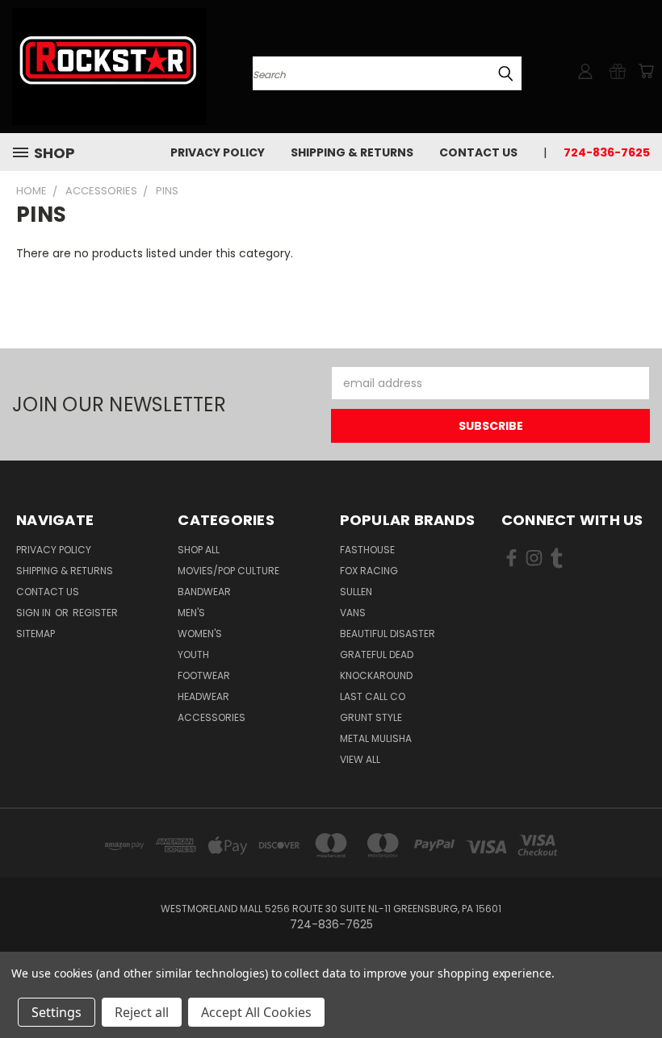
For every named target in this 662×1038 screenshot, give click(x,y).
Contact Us (478, 152)
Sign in (34, 612)
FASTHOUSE (367, 550)
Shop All (199, 550)
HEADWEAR (203, 696)
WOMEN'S (200, 633)
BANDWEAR (204, 591)
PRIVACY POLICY (217, 152)
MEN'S (191, 612)
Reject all (142, 1012)
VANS (353, 612)
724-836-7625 (607, 152)
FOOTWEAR (204, 675)
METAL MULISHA (376, 738)
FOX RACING (369, 570)
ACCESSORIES (211, 717)
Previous (637, 987)
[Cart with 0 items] (646, 71)
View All (360, 759)
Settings (56, 1012)
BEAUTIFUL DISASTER (387, 633)
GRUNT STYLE (371, 717)
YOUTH (193, 654)
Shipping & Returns (352, 152)
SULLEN (356, 591)
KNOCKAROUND (376, 675)
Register (95, 612)
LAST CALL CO (372, 696)
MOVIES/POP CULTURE (228, 570)
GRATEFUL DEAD (376, 654)
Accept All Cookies (256, 1012)
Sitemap (35, 633)
